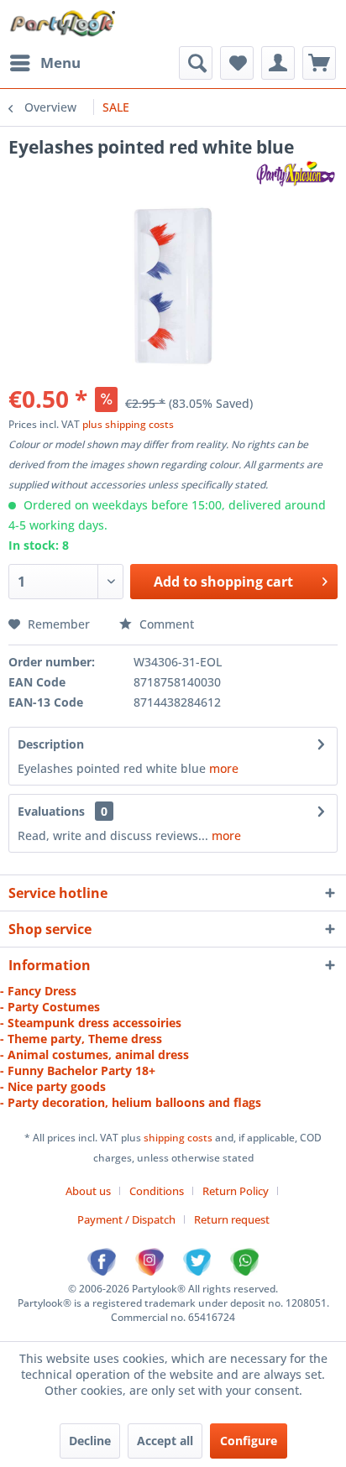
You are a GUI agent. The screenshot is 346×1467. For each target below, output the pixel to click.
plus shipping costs (128, 424)
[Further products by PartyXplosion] (295, 173)
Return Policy (235, 1190)
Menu (60, 62)
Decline (90, 1441)
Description (51, 744)
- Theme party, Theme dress (81, 1039)
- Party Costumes (50, 1007)
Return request (232, 1219)
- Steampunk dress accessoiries (90, 1023)
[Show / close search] (195, 63)
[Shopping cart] (319, 63)
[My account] (278, 63)
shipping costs (179, 1137)
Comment (165, 624)
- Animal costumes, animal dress (94, 1054)
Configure (248, 1441)
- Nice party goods (53, 1086)
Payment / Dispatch (126, 1219)
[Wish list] (237, 63)
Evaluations (51, 811)
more (224, 768)
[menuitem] (44, 63)
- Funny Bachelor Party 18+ (77, 1070)
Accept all (165, 1441)
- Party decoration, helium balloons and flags (130, 1102)
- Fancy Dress (38, 991)
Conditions (156, 1190)
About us (88, 1190)
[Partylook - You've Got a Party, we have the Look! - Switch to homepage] (63, 23)
